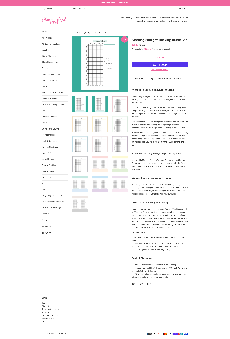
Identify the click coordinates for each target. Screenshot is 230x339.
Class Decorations (50, 62)
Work (44, 111)
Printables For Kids (50, 80)
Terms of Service (49, 312)
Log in (74, 8)
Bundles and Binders (51, 74)
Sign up (82, 8)
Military (45, 183)
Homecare (46, 177)
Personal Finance (49, 117)
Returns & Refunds (50, 315)
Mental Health (48, 159)
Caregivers (46, 226)
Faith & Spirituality (50, 141)
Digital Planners (49, 56)
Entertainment (48, 171)
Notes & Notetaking (50, 147)
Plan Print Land (60, 334)
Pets (44, 190)
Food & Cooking (49, 165)
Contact (45, 322)
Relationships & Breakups (53, 202)
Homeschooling (48, 135)
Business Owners (49, 99)
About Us (46, 306)
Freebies (45, 68)
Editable (45, 50)
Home (44, 32)
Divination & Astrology (51, 208)
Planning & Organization (52, 92)
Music (44, 220)
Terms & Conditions (50, 309)
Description (139, 78)
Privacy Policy (48, 318)
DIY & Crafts (47, 123)
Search (45, 303)
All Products (47, 38)
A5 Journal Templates (55, 44)
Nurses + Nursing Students (53, 105)
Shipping (147, 49)
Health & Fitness (49, 153)
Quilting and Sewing (50, 129)
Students (45, 86)
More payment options (159, 70)
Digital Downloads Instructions (165, 78)
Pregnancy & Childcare (52, 196)
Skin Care (46, 214)
